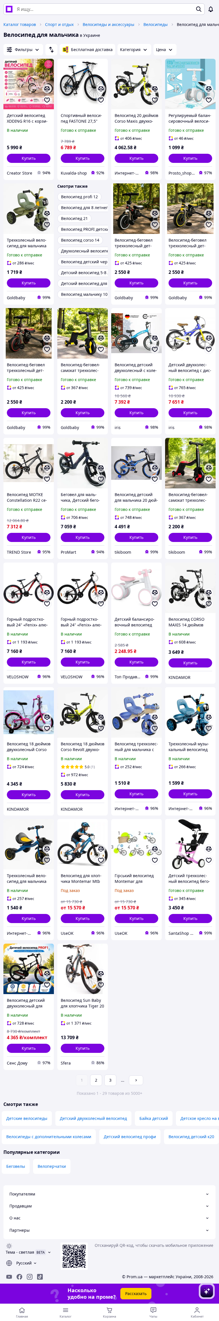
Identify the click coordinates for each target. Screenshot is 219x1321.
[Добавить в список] (47, 100)
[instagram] (29, 1276)
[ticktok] (39, 1276)
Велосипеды (155, 24)
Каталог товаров (19, 24)
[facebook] (19, 1276)
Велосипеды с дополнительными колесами (48, 1136)
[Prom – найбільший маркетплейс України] (9, 9)
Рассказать (136, 1293)
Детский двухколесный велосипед (93, 1118)
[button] (28, 158)
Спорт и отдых (59, 24)
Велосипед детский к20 (191, 1136)
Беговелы (15, 1166)
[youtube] (9, 1276)
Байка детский (153, 1118)
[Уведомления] (211, 9)
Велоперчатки (52, 1166)
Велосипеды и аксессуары (108, 24)
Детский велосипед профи (130, 1136)
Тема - (20, 1252)
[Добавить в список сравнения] (47, 88)
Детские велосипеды (26, 1118)
